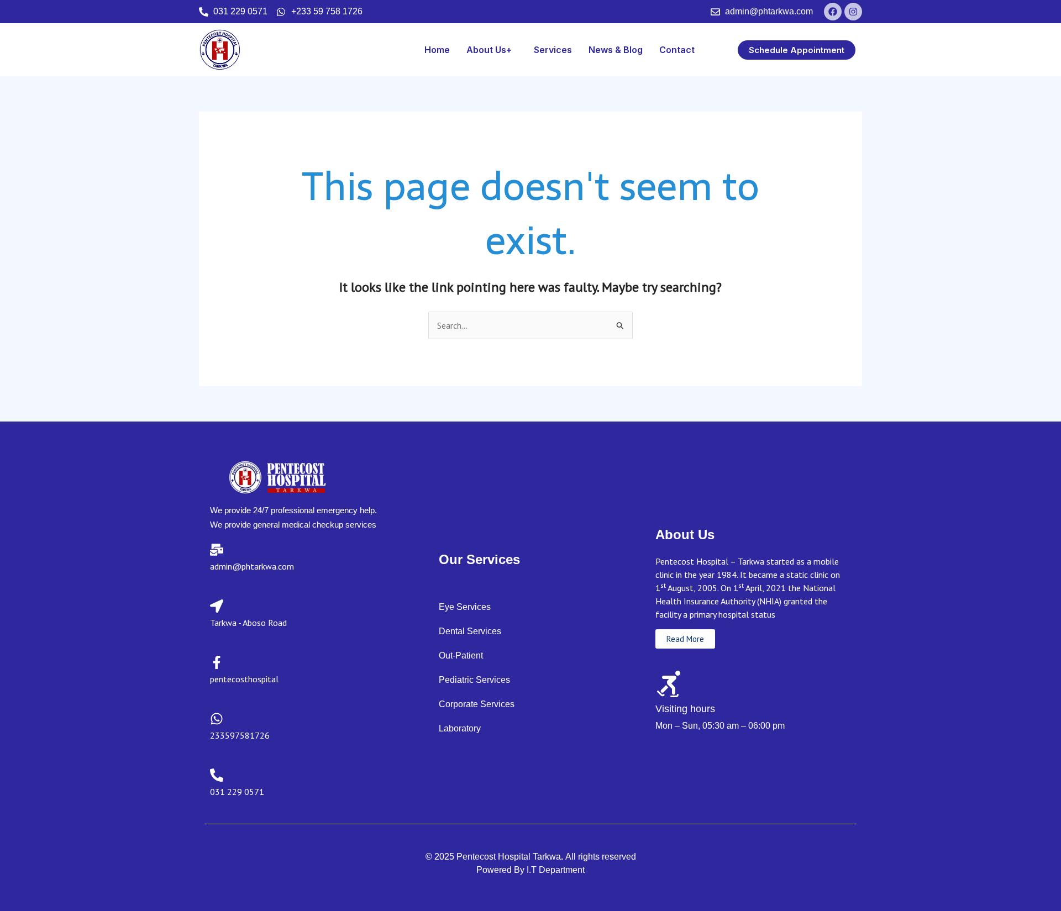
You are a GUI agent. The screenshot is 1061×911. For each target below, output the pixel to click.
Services (553, 49)
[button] (492, 49)
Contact (677, 49)
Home (437, 49)
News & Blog (616, 49)
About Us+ (489, 49)
